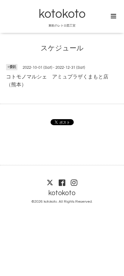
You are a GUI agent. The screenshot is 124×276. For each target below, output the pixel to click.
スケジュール (62, 48)
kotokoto (62, 14)
